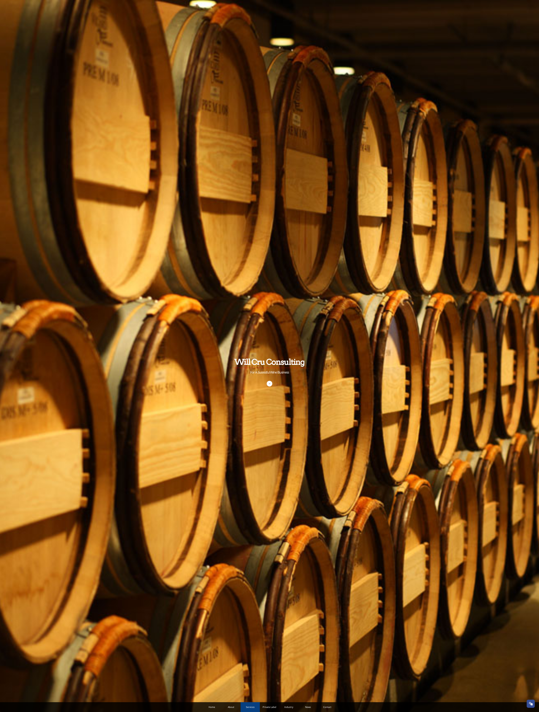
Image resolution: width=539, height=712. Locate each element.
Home (212, 707)
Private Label (269, 707)
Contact (327, 707)
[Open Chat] (531, 704)
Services (250, 707)
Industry (288, 707)
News (308, 707)
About (231, 707)
